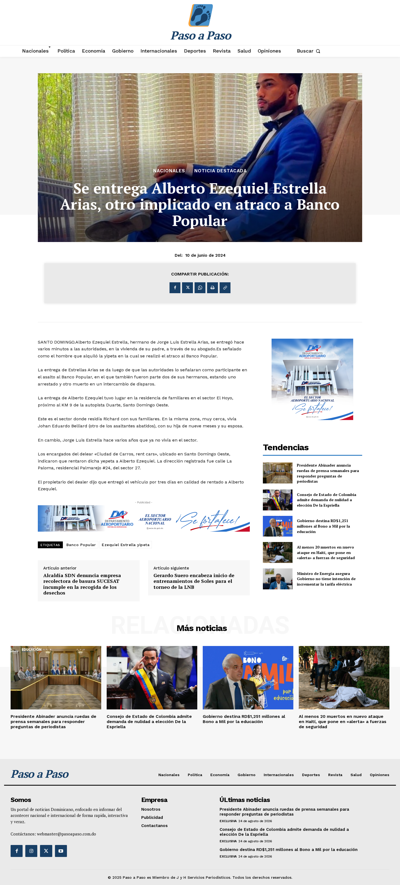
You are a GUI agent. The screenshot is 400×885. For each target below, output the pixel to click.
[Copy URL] (225, 287)
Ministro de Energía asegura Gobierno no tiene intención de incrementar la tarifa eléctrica (326, 579)
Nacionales (169, 171)
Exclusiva (228, 821)
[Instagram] (31, 851)
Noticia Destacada (220, 171)
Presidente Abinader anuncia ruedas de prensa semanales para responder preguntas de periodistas (328, 473)
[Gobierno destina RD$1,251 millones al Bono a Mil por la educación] (278, 526)
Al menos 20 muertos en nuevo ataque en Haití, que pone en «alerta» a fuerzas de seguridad (326, 552)
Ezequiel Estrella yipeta (125, 545)
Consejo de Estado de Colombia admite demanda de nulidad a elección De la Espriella (326, 500)
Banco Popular (81, 545)
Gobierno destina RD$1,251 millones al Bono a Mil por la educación (323, 526)
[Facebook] (175, 287)
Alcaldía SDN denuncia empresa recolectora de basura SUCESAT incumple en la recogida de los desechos (82, 584)
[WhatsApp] (200, 287)
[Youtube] (61, 851)
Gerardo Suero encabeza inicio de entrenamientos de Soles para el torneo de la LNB (193, 581)
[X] (187, 287)
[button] (310, 51)
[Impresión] (212, 287)
